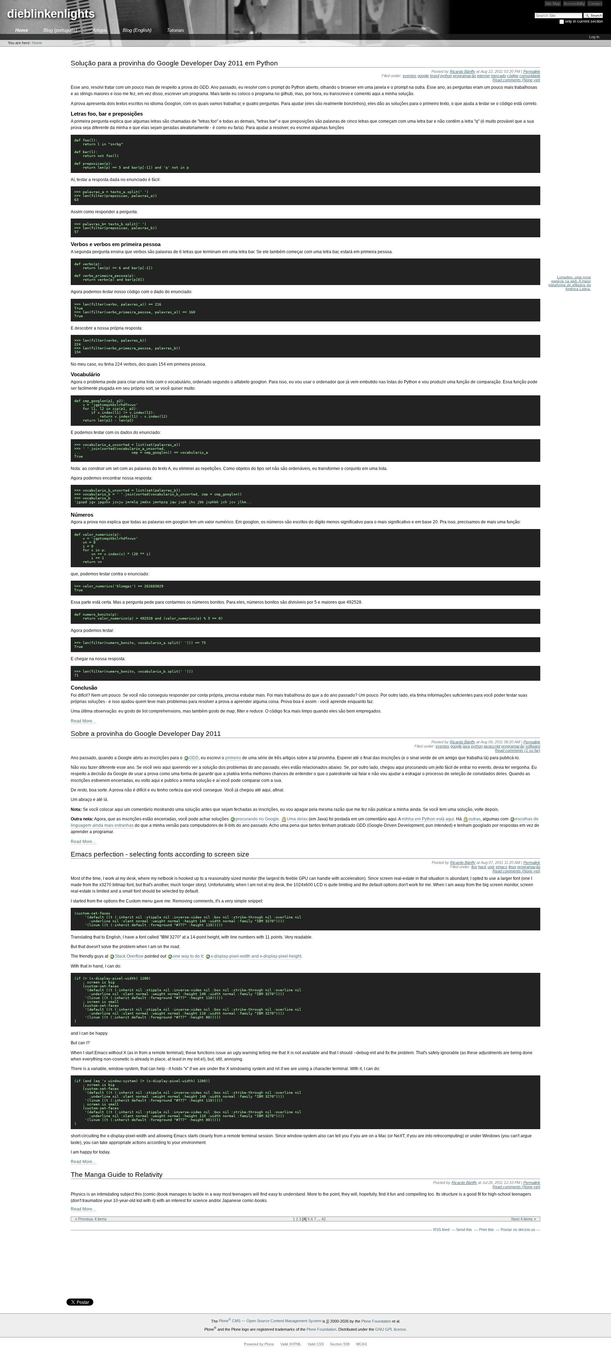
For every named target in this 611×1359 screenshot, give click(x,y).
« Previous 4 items (91, 1219)
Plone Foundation (376, 1321)
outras (475, 819)
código (512, 76)
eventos (410, 76)
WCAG (361, 1344)
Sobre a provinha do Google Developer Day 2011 (146, 733)
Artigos (100, 30)
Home (21, 30)
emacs (501, 867)
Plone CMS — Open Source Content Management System (270, 1321)
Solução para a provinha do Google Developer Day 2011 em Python (174, 63)
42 (323, 1219)
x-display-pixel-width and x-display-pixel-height (256, 956)
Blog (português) (60, 30)
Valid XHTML (290, 1344)
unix (491, 867)
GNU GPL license (390, 1329)
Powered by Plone (259, 1344)
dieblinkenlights (51, 13)
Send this (464, 1229)
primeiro (233, 757)
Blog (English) (137, 30)
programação (464, 76)
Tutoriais (175, 30)
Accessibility (574, 3)
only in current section (584, 21)
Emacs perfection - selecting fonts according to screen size (160, 854)
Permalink (531, 71)
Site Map (552, 3)
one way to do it (188, 956)
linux (512, 867)
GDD (194, 757)
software (532, 746)
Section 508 (340, 1344)
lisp (474, 867)
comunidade (529, 76)
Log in (594, 37)
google (423, 76)
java (466, 746)
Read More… (84, 721)
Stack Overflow (129, 956)
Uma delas (297, 819)
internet (483, 76)
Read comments (516, 80)
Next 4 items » (523, 1219)
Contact (595, 3)
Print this (486, 1229)
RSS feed (441, 1229)
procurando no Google (257, 819)
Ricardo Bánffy (462, 71)
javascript (492, 746)
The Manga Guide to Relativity (117, 1174)
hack (482, 867)
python (446, 76)
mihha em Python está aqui (428, 819)
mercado (498, 76)
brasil (434, 76)
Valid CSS (316, 1344)
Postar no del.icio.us (518, 1229)
